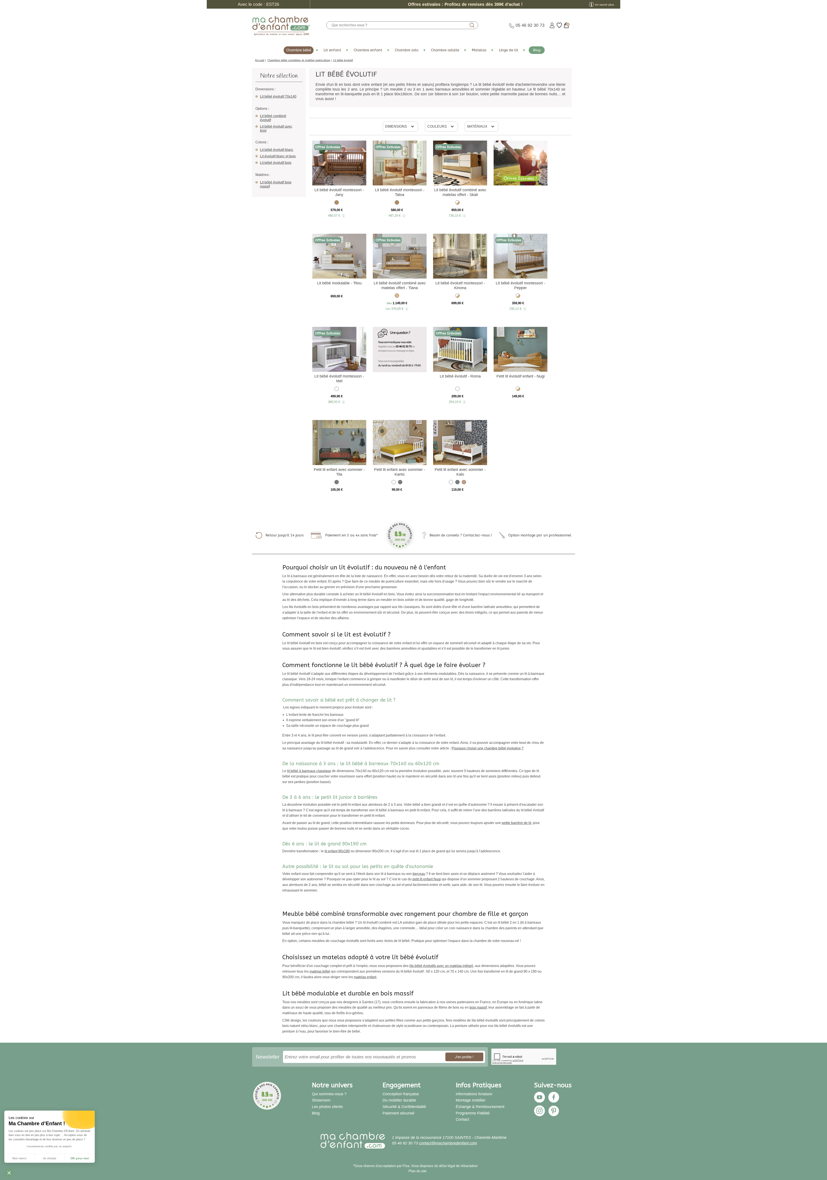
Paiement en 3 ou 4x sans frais (350, 535)
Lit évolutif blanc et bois (278, 156)
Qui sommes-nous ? (329, 1094)
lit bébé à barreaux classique (309, 771)
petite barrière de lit (516, 823)
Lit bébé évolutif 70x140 (278, 96)
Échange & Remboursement (480, 1107)
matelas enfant (365, 977)
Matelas (479, 50)
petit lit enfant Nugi (426, 879)
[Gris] (336, 483)
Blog (536, 50)
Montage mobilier (470, 1100)
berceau (419, 874)
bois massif (478, 1007)
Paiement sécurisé (398, 1113)
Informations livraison (474, 1094)
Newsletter (268, 1057)
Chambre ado (406, 50)
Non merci (19, 1158)
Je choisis (49, 1158)
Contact (462, 1119)
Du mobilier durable (399, 1100)
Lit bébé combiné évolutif (273, 118)
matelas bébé (319, 971)
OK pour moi (79, 1158)
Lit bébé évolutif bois (275, 163)
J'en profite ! (464, 1056)
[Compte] (552, 25)
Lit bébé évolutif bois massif (275, 184)
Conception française (400, 1094)
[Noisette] (336, 203)
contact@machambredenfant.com (448, 1143)
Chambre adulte (445, 50)
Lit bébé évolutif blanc (276, 150)
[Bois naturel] (397, 296)
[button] (9, 1172)
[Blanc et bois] (457, 203)
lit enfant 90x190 (337, 851)
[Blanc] (336, 389)
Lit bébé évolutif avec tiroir (276, 128)
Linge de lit (508, 50)
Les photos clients (327, 1107)
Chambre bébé (298, 50)
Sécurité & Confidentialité (404, 1107)
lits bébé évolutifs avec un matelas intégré (441, 966)
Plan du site (418, 1171)
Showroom (321, 1100)
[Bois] (464, 483)
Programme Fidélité (473, 1113)
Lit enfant (332, 50)
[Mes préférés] (559, 25)
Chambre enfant (368, 50)
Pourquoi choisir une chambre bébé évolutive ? (488, 748)
